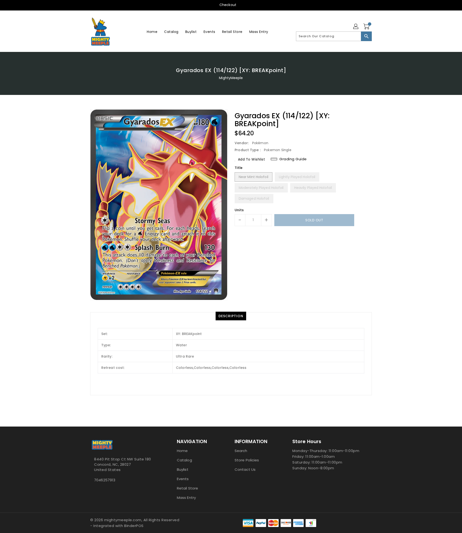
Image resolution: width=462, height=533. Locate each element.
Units (239, 210)
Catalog (184, 460)
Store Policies (247, 460)
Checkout (227, 4)
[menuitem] (152, 32)
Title (239, 167)
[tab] (231, 316)
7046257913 (104, 480)
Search (241, 450)
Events (183, 478)
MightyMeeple (231, 77)
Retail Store (187, 488)
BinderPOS (134, 525)
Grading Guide (293, 159)
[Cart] (367, 26)
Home (182, 450)
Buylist (182, 469)
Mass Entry (186, 497)
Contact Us (245, 469)
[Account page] (356, 26)
